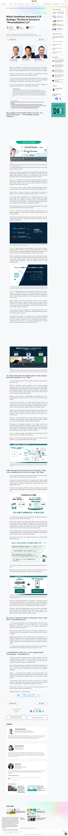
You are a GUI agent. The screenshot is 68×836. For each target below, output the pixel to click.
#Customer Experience (24, 34)
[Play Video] (28, 152)
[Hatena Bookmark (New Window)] (40, 711)
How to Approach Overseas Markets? (57, 49)
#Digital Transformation (21, 35)
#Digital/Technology (32, 34)
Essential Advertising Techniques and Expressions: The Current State (58, 37)
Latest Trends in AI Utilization (57, 41)
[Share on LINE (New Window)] (37, 711)
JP (64, 1)
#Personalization (38, 35)
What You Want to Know (56, 33)
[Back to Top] (65, 833)
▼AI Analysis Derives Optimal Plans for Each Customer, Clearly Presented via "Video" (26, 104)
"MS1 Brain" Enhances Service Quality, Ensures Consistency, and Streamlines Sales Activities (29, 105)
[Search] (66, 4)
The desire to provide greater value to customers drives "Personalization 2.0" (26, 106)
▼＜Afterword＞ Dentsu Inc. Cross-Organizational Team (21, 107)
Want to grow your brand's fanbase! (57, 45)
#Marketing (8, 34)
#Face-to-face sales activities (11, 35)
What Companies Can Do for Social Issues (57, 52)
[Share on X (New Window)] (34, 711)
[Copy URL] (43, 711)
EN (65, 1)
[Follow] (34, 26)
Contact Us (64, 831)
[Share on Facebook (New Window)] (31, 711)
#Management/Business (15, 34)
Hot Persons (54, 85)
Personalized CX (34, 107)
